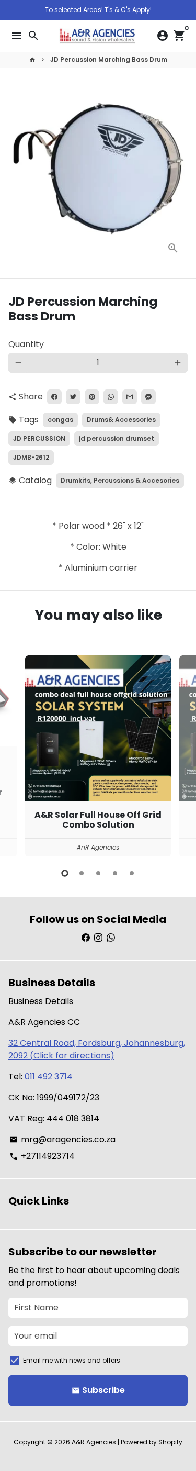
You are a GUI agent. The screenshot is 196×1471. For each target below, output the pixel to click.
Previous (18, 754)
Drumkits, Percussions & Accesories (120, 480)
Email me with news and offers (71, 1360)
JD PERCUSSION (39, 438)
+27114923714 (42, 1156)
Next (178, 754)
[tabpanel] (98, 755)
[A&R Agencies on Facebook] (86, 938)
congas (60, 419)
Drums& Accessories (121, 419)
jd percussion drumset (116, 438)
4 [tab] (115, 873)
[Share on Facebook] (54, 396)
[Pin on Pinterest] (92, 396)
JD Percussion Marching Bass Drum (108, 59)
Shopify (170, 1441)
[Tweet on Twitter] (73, 396)
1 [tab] (65, 873)
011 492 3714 (49, 1077)
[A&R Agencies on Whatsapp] (111, 938)
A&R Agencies (94, 1441)
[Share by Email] (129, 396)
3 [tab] (98, 873)
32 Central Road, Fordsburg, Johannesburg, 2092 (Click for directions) (96, 1049)
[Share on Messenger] (148, 396)
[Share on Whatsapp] (110, 396)
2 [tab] (81, 873)
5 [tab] (132, 873)
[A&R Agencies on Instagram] (98, 938)
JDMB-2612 (31, 457)
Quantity (26, 344)
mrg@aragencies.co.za (62, 1139)
